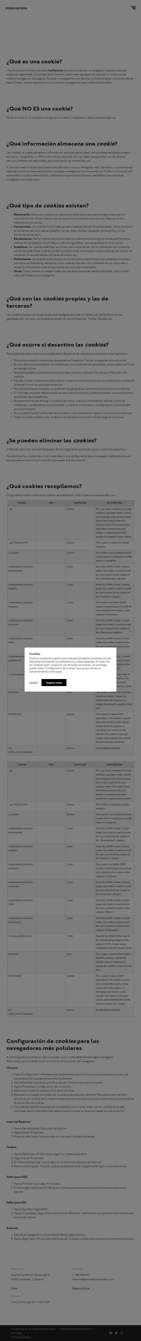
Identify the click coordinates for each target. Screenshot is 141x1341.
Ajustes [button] (33, 682)
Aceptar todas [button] (54, 683)
